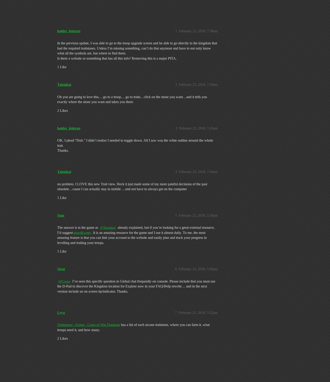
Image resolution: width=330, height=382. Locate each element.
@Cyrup (64, 281)
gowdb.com (82, 233)
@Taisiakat (108, 227)
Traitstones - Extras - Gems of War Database (88, 325)
